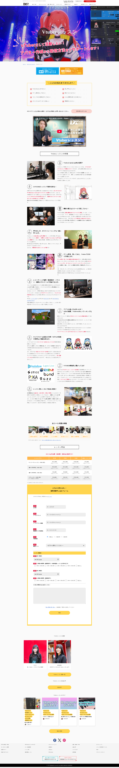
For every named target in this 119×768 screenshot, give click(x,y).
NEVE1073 (46, 298)
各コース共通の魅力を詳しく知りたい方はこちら (51, 440)
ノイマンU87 (34, 298)
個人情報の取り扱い (50, 607)
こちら (50, 496)
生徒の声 (59, 687)
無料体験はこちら (89, 1)
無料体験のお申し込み (81, 111)
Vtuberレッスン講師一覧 (59, 674)
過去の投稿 (59, 731)
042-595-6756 (69, 1)
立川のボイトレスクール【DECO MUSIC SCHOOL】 (61, 765)
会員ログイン (78, 1)
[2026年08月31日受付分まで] (71, 74)
